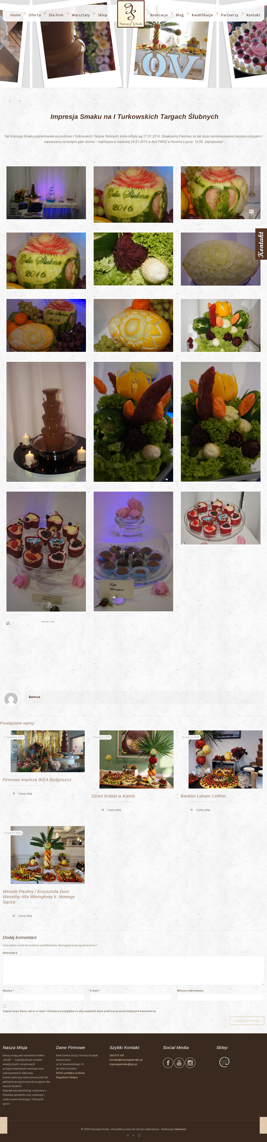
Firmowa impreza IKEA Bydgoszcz (37, 779)
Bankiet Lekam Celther (203, 796)
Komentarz (10, 952)
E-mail (95, 990)
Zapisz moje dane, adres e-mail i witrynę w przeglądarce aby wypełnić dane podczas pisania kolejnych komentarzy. (79, 1011)
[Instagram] (139, 1135)
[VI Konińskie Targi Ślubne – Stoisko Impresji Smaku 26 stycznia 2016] (263, 1125)
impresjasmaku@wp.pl (123, 1064)
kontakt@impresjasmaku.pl (126, 1059)
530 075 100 (117, 1055)
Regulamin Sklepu (67, 1077)
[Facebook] (128, 1135)
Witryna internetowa (190, 990)
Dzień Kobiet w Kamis (113, 796)
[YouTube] (133, 1135)
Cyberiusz (180, 1129)
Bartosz (34, 697)
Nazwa (8, 990)
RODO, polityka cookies (70, 1073)
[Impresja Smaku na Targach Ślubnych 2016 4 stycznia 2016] (3, 1125)
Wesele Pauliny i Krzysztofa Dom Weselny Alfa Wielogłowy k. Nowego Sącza (39, 896)
